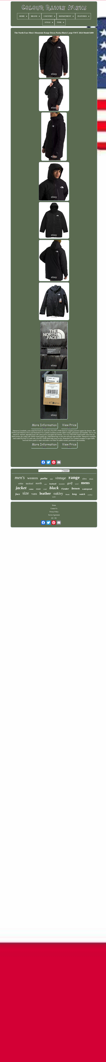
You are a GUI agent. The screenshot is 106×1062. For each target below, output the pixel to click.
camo (31, 489)
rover (38, 489)
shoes (91, 479)
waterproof (87, 489)
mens (85, 483)
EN (52, 518)
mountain (62, 484)
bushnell (52, 484)
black (54, 488)
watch (82, 494)
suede (54, 497)
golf (69, 483)
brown (76, 488)
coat (45, 489)
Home (54, 505)
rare (51, 479)
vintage (60, 478)
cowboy (90, 495)
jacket (21, 487)
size (25, 493)
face (17, 494)
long (74, 494)
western (32, 478)
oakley (58, 493)
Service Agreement (54, 515)
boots (68, 494)
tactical (29, 483)
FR (55, 518)
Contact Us (54, 508)
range (74, 477)
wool (76, 484)
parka (43, 478)
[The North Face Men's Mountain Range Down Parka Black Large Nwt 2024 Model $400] (54, 57)
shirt (45, 484)
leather (45, 493)
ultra (84, 478)
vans (34, 493)
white (20, 483)
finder (65, 489)
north (39, 483)
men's (20, 477)
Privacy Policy (54, 512)
